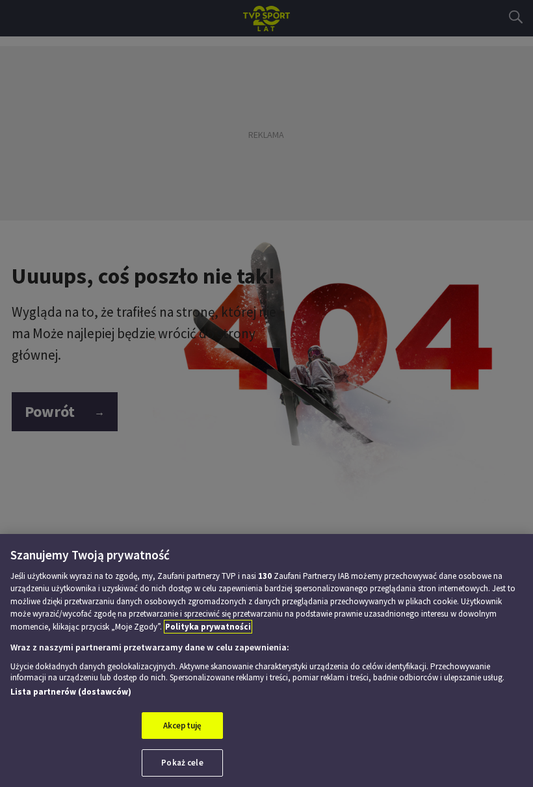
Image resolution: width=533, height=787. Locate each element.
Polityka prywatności (208, 626)
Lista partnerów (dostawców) (70, 691)
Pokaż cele (182, 762)
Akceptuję (182, 725)
